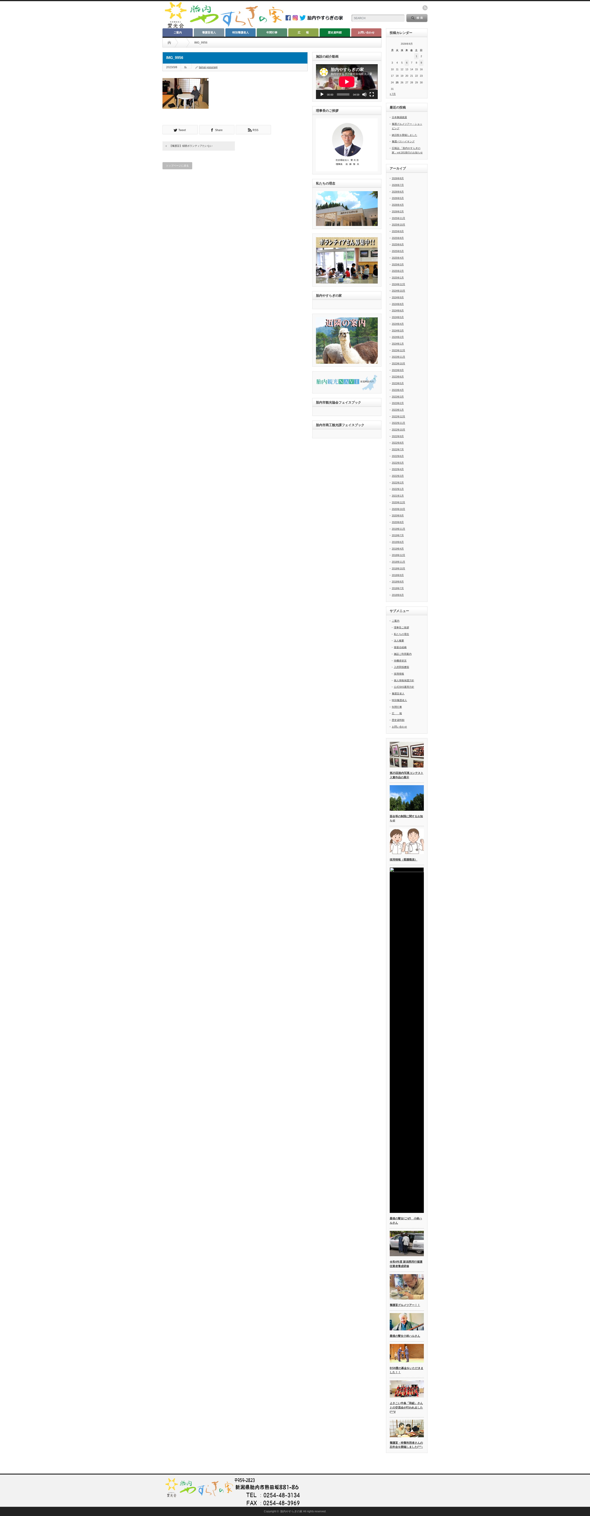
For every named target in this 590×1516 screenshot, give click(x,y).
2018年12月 (398, 555)
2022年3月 (398, 475)
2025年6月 (398, 244)
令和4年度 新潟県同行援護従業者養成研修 (406, 1264)
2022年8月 (398, 442)
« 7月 (393, 94)
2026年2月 (398, 211)
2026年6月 (398, 191)
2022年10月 (398, 429)
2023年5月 (398, 383)
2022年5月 (398, 462)
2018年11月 (398, 561)
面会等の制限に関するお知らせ (406, 818)
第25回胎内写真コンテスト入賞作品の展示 (406, 775)
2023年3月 (398, 396)
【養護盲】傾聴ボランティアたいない (190, 145)
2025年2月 (398, 270)
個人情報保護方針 (404, 680)
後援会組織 (400, 647)
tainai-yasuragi (208, 67)
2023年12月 (398, 350)
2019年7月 (398, 535)
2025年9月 (398, 231)
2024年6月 (398, 310)
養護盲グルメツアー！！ (405, 1305)
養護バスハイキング (403, 141)
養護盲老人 (209, 32)
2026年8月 (398, 178)
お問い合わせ (366, 32)
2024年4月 (398, 323)
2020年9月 (398, 515)
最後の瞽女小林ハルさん (405, 1335)
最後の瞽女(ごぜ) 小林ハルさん (406, 1220)
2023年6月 (398, 376)
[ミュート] (364, 94)
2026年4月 (398, 204)
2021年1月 (398, 495)
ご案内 (178, 32)
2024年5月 (398, 317)
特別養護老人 (240, 32)
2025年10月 (398, 224)
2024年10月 (398, 290)
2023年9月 (398, 370)
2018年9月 (398, 575)
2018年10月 (398, 568)
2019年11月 (398, 528)
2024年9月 (398, 297)
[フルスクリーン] (371, 94)
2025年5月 (398, 251)
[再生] (322, 94)
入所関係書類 (401, 667)
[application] (347, 81)
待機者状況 (400, 660)
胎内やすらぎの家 (291, 1511)
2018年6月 (398, 595)
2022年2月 (398, 482)
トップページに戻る (177, 165)
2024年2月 (398, 337)
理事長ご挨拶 (401, 627)
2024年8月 (398, 304)
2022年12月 (398, 416)
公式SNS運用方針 (404, 686)
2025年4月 (398, 257)
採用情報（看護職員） (403, 859)
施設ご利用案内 (403, 654)
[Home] (169, 42)
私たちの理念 (401, 634)
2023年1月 (398, 409)
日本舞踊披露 (399, 117)
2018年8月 (398, 581)
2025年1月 (398, 277)
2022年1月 (398, 489)
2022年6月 (398, 456)
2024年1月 (398, 343)
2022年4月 (398, 469)
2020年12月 (398, 502)
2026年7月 (398, 185)
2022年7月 (398, 449)
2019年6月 (398, 542)
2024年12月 (398, 284)
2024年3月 (398, 330)
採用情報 (399, 673)
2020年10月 (398, 509)
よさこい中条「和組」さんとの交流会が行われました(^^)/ (406, 1407)
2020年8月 (398, 522)
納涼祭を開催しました (404, 135)
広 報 (303, 32)
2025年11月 (398, 218)
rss (425, 7)
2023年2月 (398, 403)
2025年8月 (398, 238)
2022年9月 (398, 436)
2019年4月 (398, 548)
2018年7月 (398, 588)
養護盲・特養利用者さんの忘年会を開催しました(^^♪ (406, 1445)
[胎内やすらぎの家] (223, 27)
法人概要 (399, 640)
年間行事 (271, 32)
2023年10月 (398, 363)
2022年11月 (398, 422)
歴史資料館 (335, 32)
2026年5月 (398, 198)
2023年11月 (398, 356)
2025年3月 (398, 264)
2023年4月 (398, 390)
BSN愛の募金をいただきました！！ (406, 1370)
